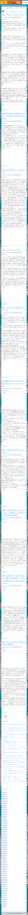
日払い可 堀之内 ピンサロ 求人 (10, 744)
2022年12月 (5, 864)
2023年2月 (4, 860)
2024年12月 (5, 820)
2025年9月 (4, 803)
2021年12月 (5, 886)
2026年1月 (4, 796)
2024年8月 (4, 827)
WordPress (20, 913)
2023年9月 (4, 847)
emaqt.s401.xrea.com (7, 17)
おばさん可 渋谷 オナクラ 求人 (10, 764)
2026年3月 (4, 792)
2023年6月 (4, 853)
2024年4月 (4, 835)
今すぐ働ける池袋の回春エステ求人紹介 (13, 756)
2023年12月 (5, 842)
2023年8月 (4, 849)
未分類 (5, 19)
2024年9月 (4, 825)
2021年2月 (4, 905)
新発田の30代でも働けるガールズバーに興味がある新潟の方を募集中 (13, 116)
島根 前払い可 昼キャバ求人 (13, 14)
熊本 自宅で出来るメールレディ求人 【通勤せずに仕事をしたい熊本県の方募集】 (13, 512)
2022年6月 (4, 875)
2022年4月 (4, 879)
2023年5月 (4, 855)
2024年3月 (4, 836)
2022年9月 (4, 870)
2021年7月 (4, 895)
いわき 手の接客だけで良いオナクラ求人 (13, 770)
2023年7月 (4, 851)
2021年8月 (4, 893)
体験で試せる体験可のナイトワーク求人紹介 (14, 762)
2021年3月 (4, 903)
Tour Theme (8, 913)
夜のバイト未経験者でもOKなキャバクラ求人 (14, 728)
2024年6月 (4, 831)
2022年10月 (5, 868)
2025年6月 (4, 809)
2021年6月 (4, 897)
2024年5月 (4, 833)
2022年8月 (4, 871)
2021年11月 (5, 888)
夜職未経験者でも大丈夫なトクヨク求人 (13, 741)
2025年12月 (5, 798)
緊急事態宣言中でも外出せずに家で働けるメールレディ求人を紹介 (13, 383)
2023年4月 (4, 857)
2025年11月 (5, 800)
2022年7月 (4, 873)
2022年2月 (4, 882)
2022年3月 (4, 881)
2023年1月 (4, 862)
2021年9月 (4, 892)
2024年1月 (4, 840)
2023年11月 (5, 844)
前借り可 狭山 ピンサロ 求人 (10, 776)
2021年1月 (4, 906)
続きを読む (4, 109)
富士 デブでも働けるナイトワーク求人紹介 (14, 746)
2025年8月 (4, 805)
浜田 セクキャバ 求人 (11, 250)
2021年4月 (4, 901)
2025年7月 (4, 807)
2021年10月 (5, 890)
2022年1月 (4, 884)
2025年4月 (4, 812)
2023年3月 (4, 858)
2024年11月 (5, 822)
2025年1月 (4, 818)
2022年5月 (4, 877)
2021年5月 (4, 899)
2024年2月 (4, 838)
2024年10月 (5, 823)
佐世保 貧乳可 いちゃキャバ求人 (12, 779)
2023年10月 (5, 846)
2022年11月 (5, 866)
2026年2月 (4, 794)
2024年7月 (4, 829)
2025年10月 (5, 801)
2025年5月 (4, 811)
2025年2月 (4, 816)
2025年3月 (4, 814)
